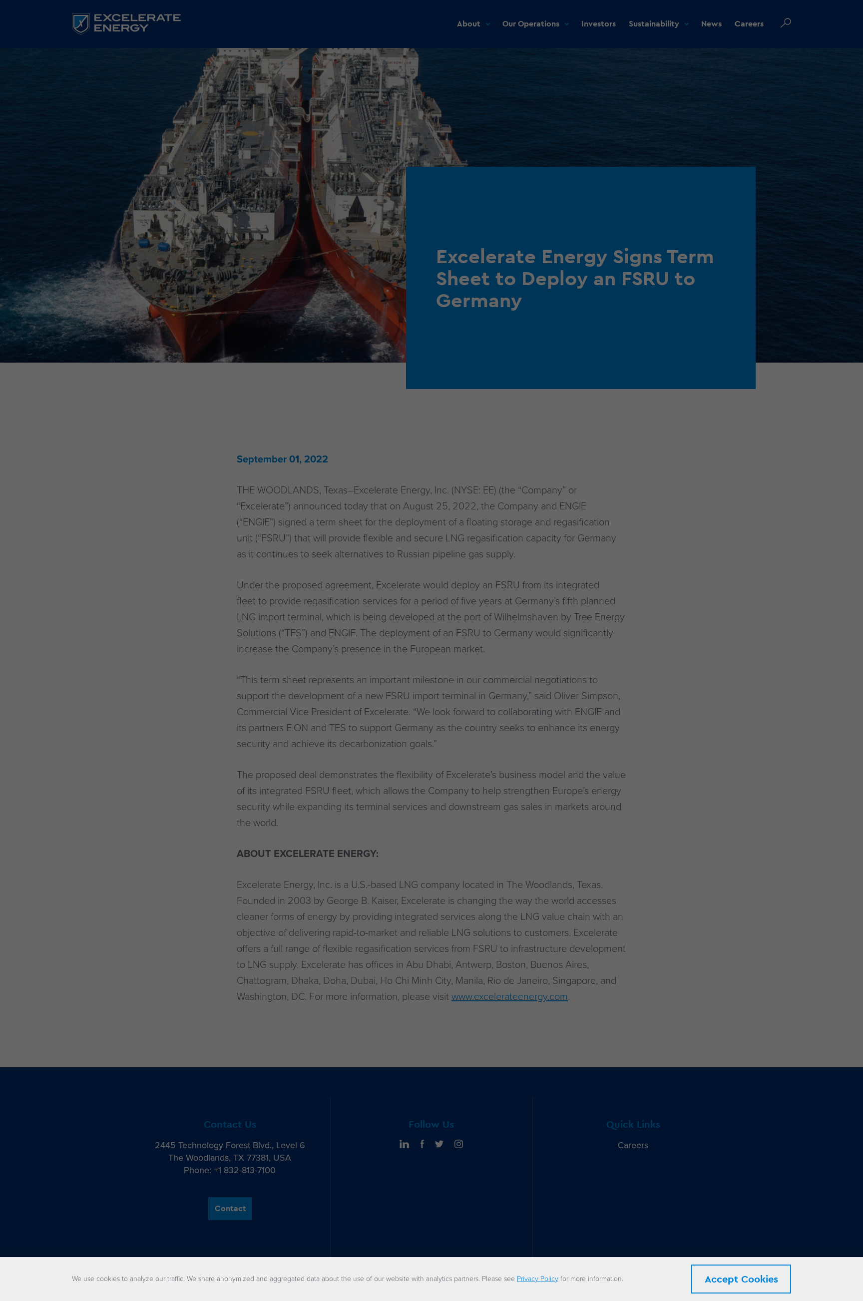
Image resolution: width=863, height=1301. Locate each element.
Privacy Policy (537, 1279)
